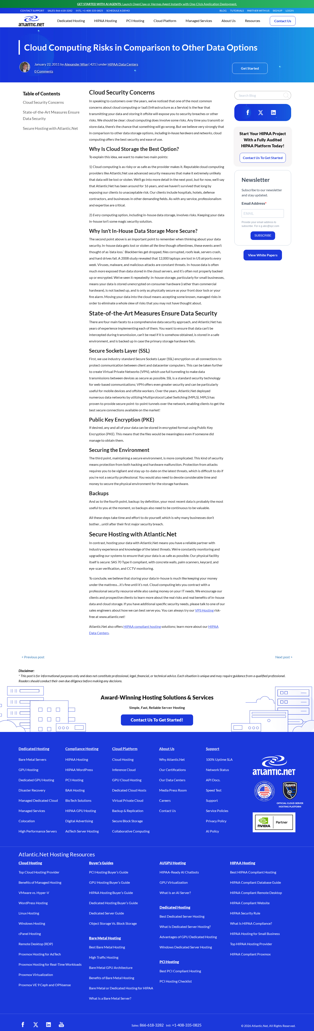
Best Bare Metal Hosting (107, 947)
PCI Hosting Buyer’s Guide (108, 872)
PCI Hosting (74, 780)
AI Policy (212, 831)
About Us (166, 748)
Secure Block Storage (127, 821)
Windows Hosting (32, 923)
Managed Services (32, 811)
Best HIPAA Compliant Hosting (253, 872)
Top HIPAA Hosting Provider (251, 944)
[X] (260, 112)
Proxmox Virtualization (36, 975)
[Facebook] (248, 112)
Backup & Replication (127, 811)
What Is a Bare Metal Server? (110, 998)
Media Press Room (173, 790)
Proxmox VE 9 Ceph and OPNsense (45, 985)
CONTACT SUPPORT (32, 10)
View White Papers (262, 255)
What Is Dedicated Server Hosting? (185, 926)
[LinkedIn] (273, 112)
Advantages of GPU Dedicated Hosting (188, 937)
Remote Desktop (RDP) (36, 944)
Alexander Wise (76, 64)
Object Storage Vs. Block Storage (113, 923)
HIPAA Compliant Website (250, 903)
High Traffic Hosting (103, 957)
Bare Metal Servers (32, 759)
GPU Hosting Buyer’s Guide (109, 882)
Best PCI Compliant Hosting (180, 971)
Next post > (283, 657)
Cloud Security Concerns (43, 102)
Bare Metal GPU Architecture (110, 967)
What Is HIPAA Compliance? (251, 923)
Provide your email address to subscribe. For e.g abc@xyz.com (260, 224)
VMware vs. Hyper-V (34, 893)
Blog (223, 10)
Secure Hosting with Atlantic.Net (50, 128)
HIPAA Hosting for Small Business (255, 934)
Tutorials (237, 10)
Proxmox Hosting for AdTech (40, 954)
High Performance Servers (38, 831)
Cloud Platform (124, 748)
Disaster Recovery (32, 790)
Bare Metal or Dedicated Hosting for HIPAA (121, 988)
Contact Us (282, 21)
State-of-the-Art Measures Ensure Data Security (51, 115)
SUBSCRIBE (262, 235)
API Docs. (213, 780)
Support (212, 748)
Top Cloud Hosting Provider (39, 872)
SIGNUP (277, 10)
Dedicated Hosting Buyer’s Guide (113, 903)
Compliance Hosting (81, 748)
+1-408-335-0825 (186, 1025)
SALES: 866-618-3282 (60, 10)
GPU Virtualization (174, 882)
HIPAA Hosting (76, 759)
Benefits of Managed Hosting (40, 882)
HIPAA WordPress (79, 770)
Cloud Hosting (123, 759)
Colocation (27, 821)
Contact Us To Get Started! (157, 719)
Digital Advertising (79, 821)
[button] (71, 21)
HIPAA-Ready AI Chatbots (179, 872)
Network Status (217, 770)
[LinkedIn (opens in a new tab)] (48, 1024)
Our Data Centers (172, 780)
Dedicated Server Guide (106, 913)
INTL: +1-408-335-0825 (89, 10)
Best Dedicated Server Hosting (182, 916)
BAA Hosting (75, 790)
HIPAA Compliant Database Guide (255, 882)
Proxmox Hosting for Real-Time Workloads (50, 964)
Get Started (250, 68)
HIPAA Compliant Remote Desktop (256, 893)
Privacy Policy (216, 821)
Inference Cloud (124, 770)
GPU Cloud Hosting (126, 780)
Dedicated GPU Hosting (36, 780)
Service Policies (217, 811)
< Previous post (33, 657)
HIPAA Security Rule (245, 913)
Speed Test (214, 790)
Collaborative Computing (131, 831)
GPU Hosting (28, 770)
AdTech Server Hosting (82, 831)
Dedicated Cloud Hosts (129, 790)
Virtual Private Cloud (127, 800)
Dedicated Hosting (34, 748)
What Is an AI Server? (175, 893)
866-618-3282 (152, 1025)
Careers (165, 800)
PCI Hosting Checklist (176, 981)
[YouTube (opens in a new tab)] (61, 1024)
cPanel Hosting (30, 934)
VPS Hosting (204, 610)
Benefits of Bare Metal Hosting (111, 978)
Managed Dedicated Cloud (38, 800)
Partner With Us (258, 10)
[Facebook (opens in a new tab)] (23, 1024)
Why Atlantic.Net (172, 759)
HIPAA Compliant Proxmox (250, 954)
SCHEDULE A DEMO (118, 10)
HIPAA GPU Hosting (80, 811)
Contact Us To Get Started (263, 158)
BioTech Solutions (78, 800)
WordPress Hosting (33, 903)
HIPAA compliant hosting (142, 626)
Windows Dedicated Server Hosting (186, 947)
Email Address (253, 203)
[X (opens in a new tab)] (35, 1024)
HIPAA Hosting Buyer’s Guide (111, 893)
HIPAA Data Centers (123, 64)
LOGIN (290, 10)
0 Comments (43, 71)
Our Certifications (172, 770)
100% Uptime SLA (219, 759)
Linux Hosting (29, 913)
